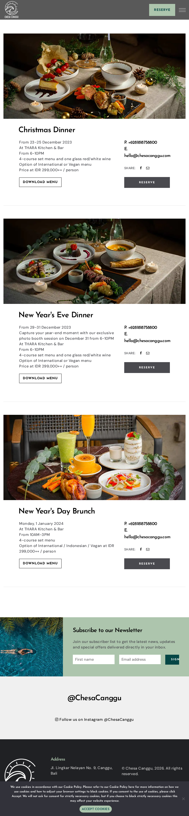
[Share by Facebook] (141, 168)
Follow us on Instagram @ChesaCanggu (96, 719)
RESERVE (147, 182)
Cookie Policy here (121, 786)
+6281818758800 (142, 143)
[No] (183, 798)
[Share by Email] (148, 168)
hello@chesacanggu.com (147, 156)
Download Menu (40, 182)
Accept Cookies (95, 809)
